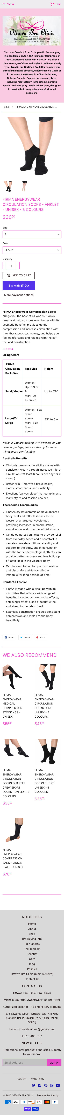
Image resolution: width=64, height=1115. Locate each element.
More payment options (18, 295)
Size (5, 227)
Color (5, 243)
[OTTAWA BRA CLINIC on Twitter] (33, 1085)
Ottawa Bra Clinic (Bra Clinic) (32, 993)
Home (6, 106)
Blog (32, 964)
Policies (32, 969)
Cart (58, 4)
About (32, 928)
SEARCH (21, 1078)
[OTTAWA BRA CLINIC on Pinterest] (46, 1085)
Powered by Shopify (48, 1095)
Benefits (32, 954)
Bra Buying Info (32, 938)
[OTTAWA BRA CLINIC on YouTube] (58, 1085)
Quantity (7, 259)
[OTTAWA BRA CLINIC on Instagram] (52, 1085)
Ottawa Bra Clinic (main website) (32, 974)
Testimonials (32, 949)
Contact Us (32, 979)
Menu (10, 4)
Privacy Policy (37, 1078)
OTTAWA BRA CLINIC (23, 1095)
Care (32, 959)
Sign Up (54, 1062)
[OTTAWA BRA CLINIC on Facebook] (39, 1085)
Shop (32, 933)
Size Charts (32, 944)
